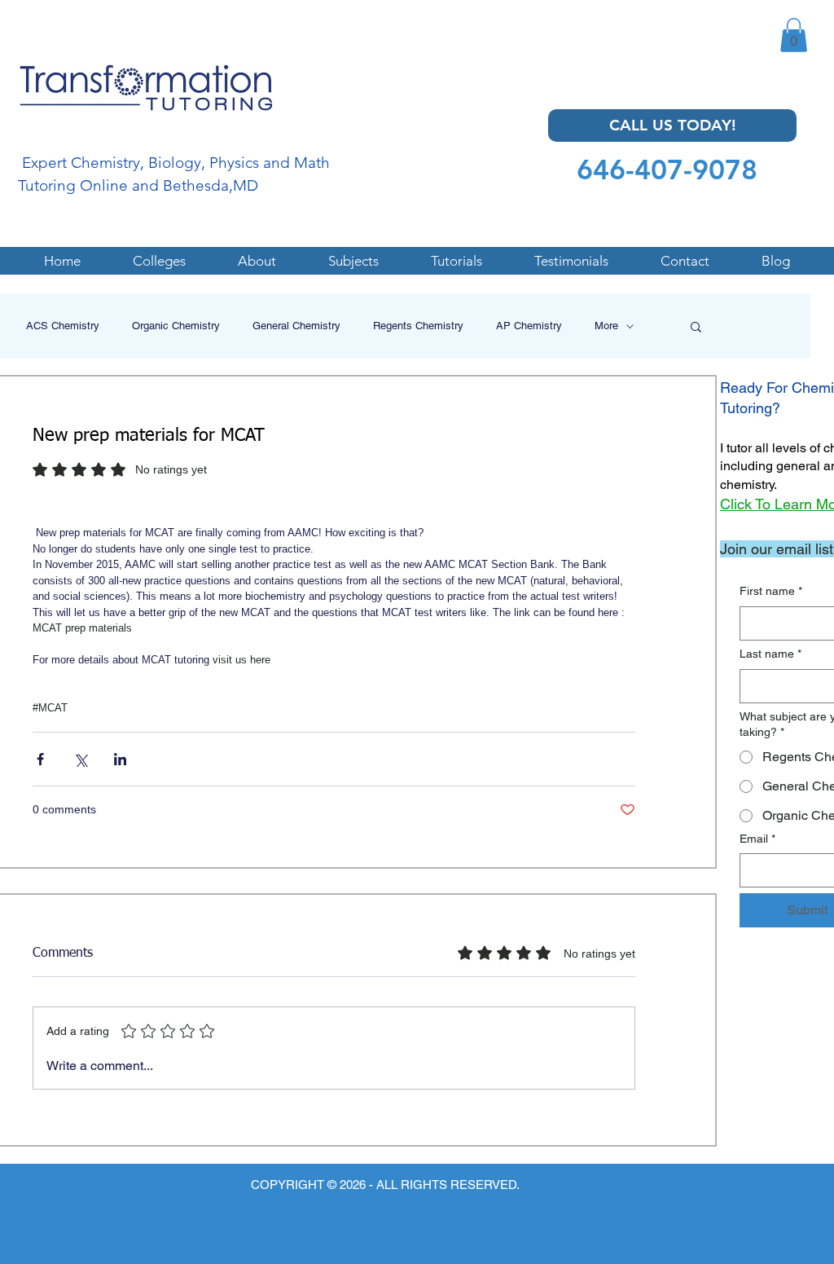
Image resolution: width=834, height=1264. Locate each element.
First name (771, 590)
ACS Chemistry (62, 325)
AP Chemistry (529, 325)
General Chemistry (296, 325)
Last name (770, 653)
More (606, 325)
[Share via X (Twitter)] (80, 759)
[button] (793, 35)
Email (757, 838)
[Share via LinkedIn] (120, 759)
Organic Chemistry (176, 325)
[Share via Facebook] (40, 759)
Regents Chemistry (418, 325)
